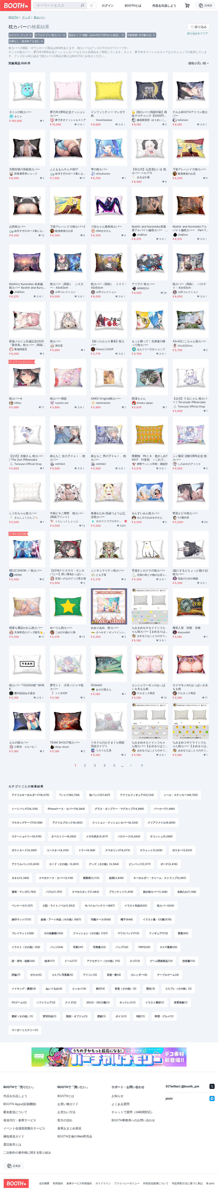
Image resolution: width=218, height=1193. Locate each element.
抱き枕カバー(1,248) (155, 891)
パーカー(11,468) (164, 808)
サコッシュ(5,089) (161, 836)
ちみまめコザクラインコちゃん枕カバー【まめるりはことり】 (189, 744)
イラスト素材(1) (154, 1002)
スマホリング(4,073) (117, 850)
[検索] (82, 6)
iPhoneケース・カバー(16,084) (66, 808)
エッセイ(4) (79, 988)
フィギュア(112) (158, 933)
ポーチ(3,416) (169, 864)
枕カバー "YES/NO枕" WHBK (26, 686)
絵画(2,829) (116, 877)
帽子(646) (127, 919)
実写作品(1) (49, 1016)
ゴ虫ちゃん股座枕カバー (106, 226)
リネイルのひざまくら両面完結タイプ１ (107, 744)
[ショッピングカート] (187, 5)
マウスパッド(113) (128, 933)
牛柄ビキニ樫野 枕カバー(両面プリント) (66, 514)
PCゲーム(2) (19, 1002)
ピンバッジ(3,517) (140, 864)
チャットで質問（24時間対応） (133, 1112)
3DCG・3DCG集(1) (98, 1002)
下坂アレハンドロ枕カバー (189, 169)
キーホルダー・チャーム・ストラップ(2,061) (159, 877)
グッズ (26, 17)
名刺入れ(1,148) (186, 891)
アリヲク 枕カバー (143, 284)
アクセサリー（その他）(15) (103, 960)
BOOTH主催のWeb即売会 (74, 1136)
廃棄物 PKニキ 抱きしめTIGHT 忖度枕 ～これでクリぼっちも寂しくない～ (150, 457)
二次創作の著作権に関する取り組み (27, 1152)
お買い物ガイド (67, 1104)
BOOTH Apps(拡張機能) (19, 1104)
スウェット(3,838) (151, 850)
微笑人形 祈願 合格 (187, 627)
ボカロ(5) (36, 974)
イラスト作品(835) (136, 905)
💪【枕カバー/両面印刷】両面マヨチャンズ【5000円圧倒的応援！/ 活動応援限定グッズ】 (149, 113)
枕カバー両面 (58, 398)
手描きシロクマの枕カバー (148, 570)
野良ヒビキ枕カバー (185, 513)
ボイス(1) (121, 1016)
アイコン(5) (90, 974)
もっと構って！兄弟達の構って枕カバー (148, 343)
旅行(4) (100, 988)
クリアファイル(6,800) (161, 822)
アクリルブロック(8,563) (67, 822)
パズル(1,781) (54, 891)
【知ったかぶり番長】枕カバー (107, 343)
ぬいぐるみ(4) (54, 988)
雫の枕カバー (99, 169)
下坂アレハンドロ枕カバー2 (67, 226)
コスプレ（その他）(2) (178, 988)
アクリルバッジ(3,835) (25, 864)
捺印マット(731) (21, 919)
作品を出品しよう (164, 5)
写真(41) (78, 947)
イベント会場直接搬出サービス (24, 1128)
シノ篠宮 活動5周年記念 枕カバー (190, 457)
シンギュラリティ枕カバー (107, 570)
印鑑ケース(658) (101, 919)
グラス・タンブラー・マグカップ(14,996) (119, 808)
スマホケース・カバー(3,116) (56, 877)
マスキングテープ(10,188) (27, 822)
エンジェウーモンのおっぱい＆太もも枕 (148, 686)
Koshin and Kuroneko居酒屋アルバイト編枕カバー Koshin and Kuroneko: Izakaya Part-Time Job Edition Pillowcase (150, 228)
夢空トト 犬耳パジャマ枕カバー (66, 686)
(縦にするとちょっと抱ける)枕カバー (190, 572)
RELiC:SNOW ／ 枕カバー (25, 570)
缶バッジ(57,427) (99, 794)
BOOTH (13, 17)
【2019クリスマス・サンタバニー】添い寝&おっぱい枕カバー (67, 572)
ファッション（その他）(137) (90, 933)
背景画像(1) (181, 1002)
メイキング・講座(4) (24, 988)
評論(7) (16, 974)
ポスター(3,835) (182, 850)
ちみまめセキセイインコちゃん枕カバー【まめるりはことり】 (148, 629)
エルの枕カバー (19, 742)
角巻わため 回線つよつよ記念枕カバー (108, 514)
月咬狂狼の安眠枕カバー (24, 169)
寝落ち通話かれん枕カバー (26, 627)
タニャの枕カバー (20, 112)
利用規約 (58, 1183)
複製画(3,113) (91, 877)
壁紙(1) (101, 1016)
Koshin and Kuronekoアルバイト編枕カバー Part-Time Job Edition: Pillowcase (190, 228)
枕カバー (39, 17)
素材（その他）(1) (22, 1016)
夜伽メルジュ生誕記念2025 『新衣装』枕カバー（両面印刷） (27, 343)
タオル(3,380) (20, 877)
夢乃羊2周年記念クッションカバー (67, 113)
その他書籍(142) (53, 933)
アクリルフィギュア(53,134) (137, 794)
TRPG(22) (144, 947)
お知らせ (117, 1096)
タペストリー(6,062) (63, 836)
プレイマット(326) (23, 933)
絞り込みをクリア (197, 33)
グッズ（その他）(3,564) (104, 864)
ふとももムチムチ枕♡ (64, 169)
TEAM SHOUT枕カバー (65, 742)
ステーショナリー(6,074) (27, 836)
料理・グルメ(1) (164, 1016)
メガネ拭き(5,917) (97, 836)
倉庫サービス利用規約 (79, 1183)
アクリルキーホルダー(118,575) (30, 794)
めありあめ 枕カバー (105, 627)
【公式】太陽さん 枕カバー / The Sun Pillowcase (26, 457)
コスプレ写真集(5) (62, 974)
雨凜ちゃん (139, 398)
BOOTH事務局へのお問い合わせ (133, 1120)
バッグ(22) (122, 947)
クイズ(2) (70, 1002)
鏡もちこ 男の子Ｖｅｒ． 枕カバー (108, 457)
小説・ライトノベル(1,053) (59, 905)
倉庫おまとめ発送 (69, 1128)
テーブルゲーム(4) (168, 974)
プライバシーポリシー (127, 1183)
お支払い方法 (66, 1112)
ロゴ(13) (135, 960)
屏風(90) (183, 933)
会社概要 (44, 1183)
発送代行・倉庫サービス (19, 1120)
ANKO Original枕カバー (106, 398)
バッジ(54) (56, 947)
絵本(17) (50, 960)
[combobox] (60, 5)
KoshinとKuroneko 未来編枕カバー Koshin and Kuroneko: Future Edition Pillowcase (27, 285)
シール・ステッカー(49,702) (181, 794)
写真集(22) (99, 947)
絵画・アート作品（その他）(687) (61, 919)
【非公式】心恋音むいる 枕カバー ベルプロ (149, 171)
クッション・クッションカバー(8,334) (115, 822)
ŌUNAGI (96, 685)
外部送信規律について (156, 1183)
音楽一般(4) (114, 974)
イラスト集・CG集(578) (157, 919)
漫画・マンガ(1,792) (24, 891)
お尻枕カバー (17, 226)
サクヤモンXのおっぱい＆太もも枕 (190, 686)
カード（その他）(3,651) (64, 864)
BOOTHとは (133, 5)
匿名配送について (15, 1112)
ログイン (108, 5)
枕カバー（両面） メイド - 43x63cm (108, 285)
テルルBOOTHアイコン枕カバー (190, 113)
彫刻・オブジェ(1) (76, 1016)
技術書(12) (188, 960)
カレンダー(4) (139, 974)
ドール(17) (71, 960)
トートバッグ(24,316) (25, 808)
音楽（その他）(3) (125, 988)
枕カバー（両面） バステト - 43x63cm (189, 285)
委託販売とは (12, 1144)
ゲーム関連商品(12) (161, 960)
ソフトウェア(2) (45, 1002)
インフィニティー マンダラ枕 (108, 113)
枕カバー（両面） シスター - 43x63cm (66, 285)
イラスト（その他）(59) (26, 947)
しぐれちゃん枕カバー (23, 513)
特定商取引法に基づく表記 (187, 1183)
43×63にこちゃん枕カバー (190, 341)
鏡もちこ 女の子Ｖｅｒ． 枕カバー (67, 457)
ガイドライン (103, 1183)
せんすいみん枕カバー (146, 513)
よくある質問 (120, 1104)
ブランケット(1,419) (121, 891)
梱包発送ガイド (13, 1136)
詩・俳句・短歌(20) (23, 960)
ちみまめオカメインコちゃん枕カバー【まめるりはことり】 (148, 744)
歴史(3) (150, 988)
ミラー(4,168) (87, 850)
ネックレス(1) (127, 1002)
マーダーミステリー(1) (25, 1030)
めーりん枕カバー (61, 627)
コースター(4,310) (58, 850)
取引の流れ (64, 1120)
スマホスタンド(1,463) (85, 891)
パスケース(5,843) (129, 836)
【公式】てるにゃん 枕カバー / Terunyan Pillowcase (190, 400)
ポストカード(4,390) (24, 850)
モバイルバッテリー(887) (100, 905)
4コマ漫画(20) (168, 947)
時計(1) (140, 1016)
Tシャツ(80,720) (69, 794)
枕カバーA (15, 398)
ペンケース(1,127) (22, 905)
